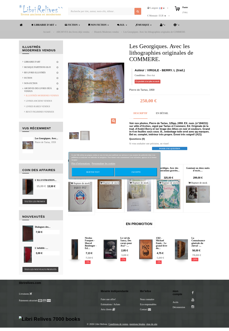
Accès (175, 302)
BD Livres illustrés (35, 72)
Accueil (46, 32)
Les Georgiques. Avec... (46, 138)
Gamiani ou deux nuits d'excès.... (198, 169)
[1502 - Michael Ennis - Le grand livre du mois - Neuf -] (146, 249)
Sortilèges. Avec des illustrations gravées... (168, 169)
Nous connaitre (147, 299)
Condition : (140, 75)
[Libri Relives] (41, 10)
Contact (143, 309)
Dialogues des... (42, 227)
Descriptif (140, 113)
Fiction (28, 78)
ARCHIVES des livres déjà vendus (38, 89)
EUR (155, 15)
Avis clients (106, 309)
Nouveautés (33, 216)
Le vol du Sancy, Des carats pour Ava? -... (126, 242)
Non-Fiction (30, 83)
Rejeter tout (93, 172)
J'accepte (136, 172)
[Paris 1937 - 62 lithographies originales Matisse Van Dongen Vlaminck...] (80, 197)
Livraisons (24, 294)
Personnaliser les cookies (103, 163)
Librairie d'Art (32, 62)
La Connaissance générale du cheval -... (198, 242)
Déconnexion (179, 307)
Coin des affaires (38, 170)
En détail (162, 113)
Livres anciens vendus (39, 101)
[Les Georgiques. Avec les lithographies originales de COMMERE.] (74, 136)
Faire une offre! (108, 299)
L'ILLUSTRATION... (45, 180)
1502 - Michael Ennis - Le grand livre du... (161, 243)
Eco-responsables (148, 304)
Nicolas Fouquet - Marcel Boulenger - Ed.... (91, 243)
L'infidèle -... (41, 248)
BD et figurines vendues (40, 112)
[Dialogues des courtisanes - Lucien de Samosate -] (27, 234)
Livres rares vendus (38, 106)
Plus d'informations (81, 163)
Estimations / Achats (110, 304)
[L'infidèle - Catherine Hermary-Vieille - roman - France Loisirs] (27, 255)
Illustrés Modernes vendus (42, 95)
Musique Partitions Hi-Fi (37, 67)
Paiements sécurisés (28, 300)
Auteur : (140, 70)
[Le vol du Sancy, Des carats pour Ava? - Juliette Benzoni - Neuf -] (110, 249)
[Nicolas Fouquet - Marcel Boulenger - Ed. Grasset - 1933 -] (74, 249)
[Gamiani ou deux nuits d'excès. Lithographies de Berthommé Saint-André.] (198, 194)
